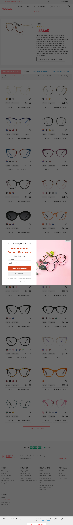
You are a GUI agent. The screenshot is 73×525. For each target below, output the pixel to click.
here (30, 281)
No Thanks (19, 274)
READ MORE (46, 521)
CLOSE (68, 240)
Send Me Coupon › (19, 268)
